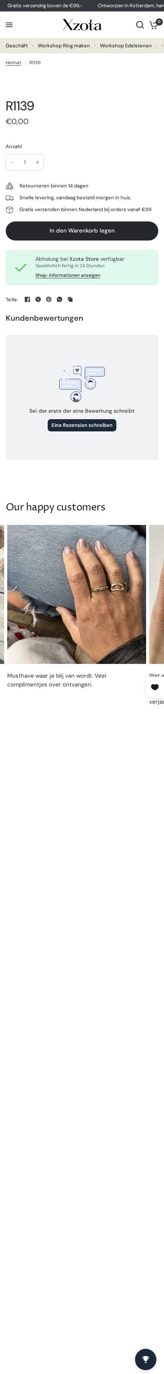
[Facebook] (27, 299)
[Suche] (139, 24)
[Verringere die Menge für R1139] (12, 162)
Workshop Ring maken (64, 45)
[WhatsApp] (59, 299)
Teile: (12, 299)
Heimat (13, 63)
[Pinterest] (48, 299)
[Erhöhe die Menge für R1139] (37, 162)
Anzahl (14, 146)
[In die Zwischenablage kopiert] (70, 299)
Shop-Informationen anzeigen (67, 275)
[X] (38, 299)
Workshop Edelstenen (126, 45)
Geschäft (17, 45)
